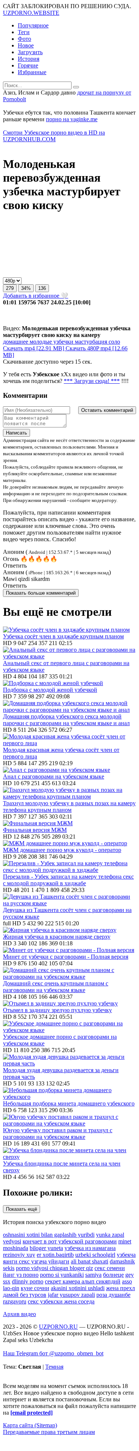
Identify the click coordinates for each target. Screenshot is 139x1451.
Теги (24, 32)
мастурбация (90, 341)
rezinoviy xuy (19, 1255)
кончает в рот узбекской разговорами (70, 1241)
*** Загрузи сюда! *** (92, 381)
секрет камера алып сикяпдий (82, 1281)
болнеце (113, 1275)
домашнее (15, 341)
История (28, 59)
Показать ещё (21, 1209)
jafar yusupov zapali (71, 1295)
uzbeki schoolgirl (95, 1255)
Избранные (32, 72)
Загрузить (30, 52)
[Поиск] (76, 87)
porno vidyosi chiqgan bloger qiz (54, 1268)
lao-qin (11, 1288)
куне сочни (35, 1288)
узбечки (62, 341)
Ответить (15, 565)
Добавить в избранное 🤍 (35, 295)
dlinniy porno (27, 1281)
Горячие (28, 65)
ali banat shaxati (89, 1261)
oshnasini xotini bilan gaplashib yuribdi (49, 1235)
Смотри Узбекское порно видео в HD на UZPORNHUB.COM (54, 135)
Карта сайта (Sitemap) (30, 1425)
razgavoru (14, 1301)
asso (127, 1281)
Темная (54, 1367)
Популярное (33, 25)
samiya (93, 1275)
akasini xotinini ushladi (78, 1288)
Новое (26, 45)
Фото (24, 39)
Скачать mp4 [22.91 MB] (34, 348)
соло (113, 341)
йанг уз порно (21, 1275)
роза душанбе (113, 1295)
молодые (40, 341)
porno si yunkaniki (62, 1275)
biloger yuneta (46, 1248)
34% (26, 288)
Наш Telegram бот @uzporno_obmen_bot (53, 1353)
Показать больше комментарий (41, 593)
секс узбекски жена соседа (61, 1301)
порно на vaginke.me (71, 119)
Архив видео (19, 1314)
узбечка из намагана (90, 1248)
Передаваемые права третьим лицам (49, 1432)
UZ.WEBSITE (31, 13)
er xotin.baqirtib (55, 1255)
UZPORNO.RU (58, 1326)
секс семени (110, 1268)
